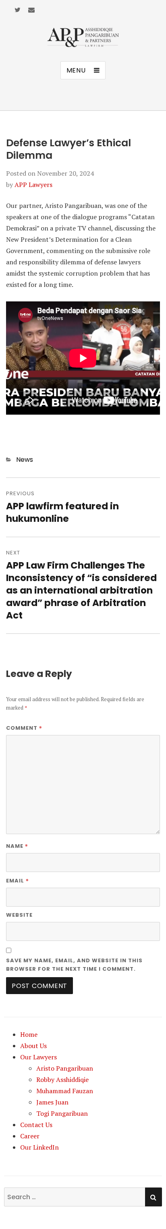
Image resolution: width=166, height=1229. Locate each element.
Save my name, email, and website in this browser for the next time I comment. (74, 965)
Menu (76, 70)
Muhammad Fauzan (64, 1090)
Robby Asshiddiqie (62, 1079)
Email (17, 880)
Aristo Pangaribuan (64, 1068)
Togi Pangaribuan (62, 1113)
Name (17, 846)
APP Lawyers (33, 184)
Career (29, 1135)
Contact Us (36, 1124)
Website (19, 915)
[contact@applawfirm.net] (31, 9)
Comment (24, 728)
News (24, 459)
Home (28, 1034)
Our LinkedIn (39, 1147)
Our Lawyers (38, 1057)
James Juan (52, 1102)
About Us (33, 1045)
